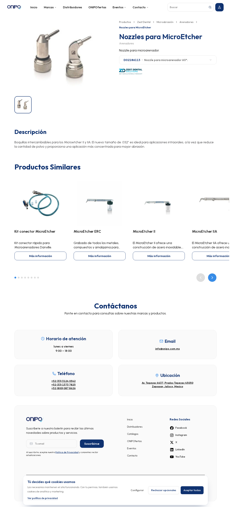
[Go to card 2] (18, 277)
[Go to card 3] (22, 277)
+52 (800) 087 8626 (63, 388)
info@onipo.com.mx (167, 348)
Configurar (137, 490)
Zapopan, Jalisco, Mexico (167, 386)
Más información (40, 256)
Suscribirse (91, 443)
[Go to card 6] (31, 277)
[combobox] (167, 60)
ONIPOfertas (97, 7)
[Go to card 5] (28, 277)
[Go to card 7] (35, 277)
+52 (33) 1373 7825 (63, 384)
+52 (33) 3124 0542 (63, 381)
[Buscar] (210, 7)
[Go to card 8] (38, 277)
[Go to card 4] (25, 277)
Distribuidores (72, 7)
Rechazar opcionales (163, 490)
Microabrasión (165, 22)
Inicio (33, 7)
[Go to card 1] (15, 277)
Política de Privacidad (67, 452)
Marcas (49, 7)
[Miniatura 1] (23, 104)
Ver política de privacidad (42, 498)
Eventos (118, 7)
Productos (125, 22)
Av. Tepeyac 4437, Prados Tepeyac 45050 (167, 382)
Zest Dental (144, 22)
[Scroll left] (200, 277)
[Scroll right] (212, 277)
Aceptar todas (192, 490)
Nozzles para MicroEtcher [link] (135, 27)
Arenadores (186, 22)
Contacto (139, 7)
